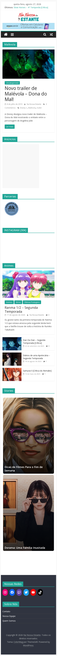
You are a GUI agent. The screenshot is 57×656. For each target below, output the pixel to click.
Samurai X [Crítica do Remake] (37, 370)
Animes (9, 302)
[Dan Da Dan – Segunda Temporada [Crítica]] (11, 338)
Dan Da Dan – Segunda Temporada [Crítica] (34, 341)
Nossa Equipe (8, 616)
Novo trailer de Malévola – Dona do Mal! (26, 93)
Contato (6, 611)
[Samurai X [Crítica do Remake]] (11, 369)
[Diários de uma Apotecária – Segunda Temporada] (11, 354)
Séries (18, 302)
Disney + (23, 108)
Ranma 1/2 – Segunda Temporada (21, 309)
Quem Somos (9, 620)
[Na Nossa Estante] (5, 34)
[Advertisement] (20, 166)
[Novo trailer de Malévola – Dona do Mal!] (28, 51)
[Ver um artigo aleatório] (51, 34)
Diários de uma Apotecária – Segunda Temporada (36, 357)
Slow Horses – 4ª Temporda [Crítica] (31, 7)
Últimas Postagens (32, 302)
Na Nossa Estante (34, 104)
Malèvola (32, 108)
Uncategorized (12, 83)
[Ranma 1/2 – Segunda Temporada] (28, 272)
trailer (39, 108)
